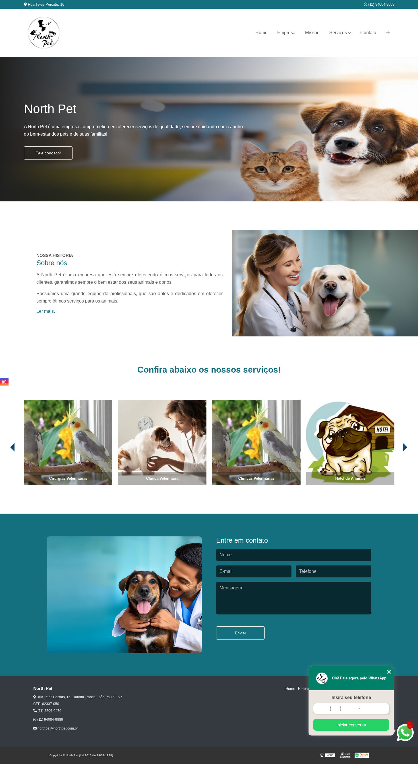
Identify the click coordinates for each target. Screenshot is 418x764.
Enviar (240, 633)
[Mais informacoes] (388, 32)
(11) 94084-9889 (380, 4)
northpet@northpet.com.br (57, 728)
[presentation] (4, 469)
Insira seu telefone (351, 697)
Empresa (286, 32)
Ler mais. (45, 311)
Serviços (338, 32)
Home (261, 32)
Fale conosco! (48, 153)
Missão (312, 32)
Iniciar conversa (351, 724)
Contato (368, 32)
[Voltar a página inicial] (44, 33)
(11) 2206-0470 (49, 711)
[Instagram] (4, 382)
